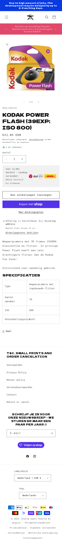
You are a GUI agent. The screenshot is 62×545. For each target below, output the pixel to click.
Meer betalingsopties (31, 212)
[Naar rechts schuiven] (38, 101)
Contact (12, 394)
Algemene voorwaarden (43, 528)
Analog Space (29, 519)
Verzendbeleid (16, 533)
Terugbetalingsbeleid (37, 523)
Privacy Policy (16, 372)
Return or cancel (18, 402)
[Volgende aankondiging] (56, 29)
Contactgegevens (32, 538)
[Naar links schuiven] (23, 101)
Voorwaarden (14, 365)
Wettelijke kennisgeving (43, 533)
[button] (6, 17)
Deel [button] (8, 331)
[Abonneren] (51, 433)
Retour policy (16, 380)
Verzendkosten (36, 139)
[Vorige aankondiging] (6, 29)
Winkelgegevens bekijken (22, 232)
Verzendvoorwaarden (19, 387)
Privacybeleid (18, 528)
